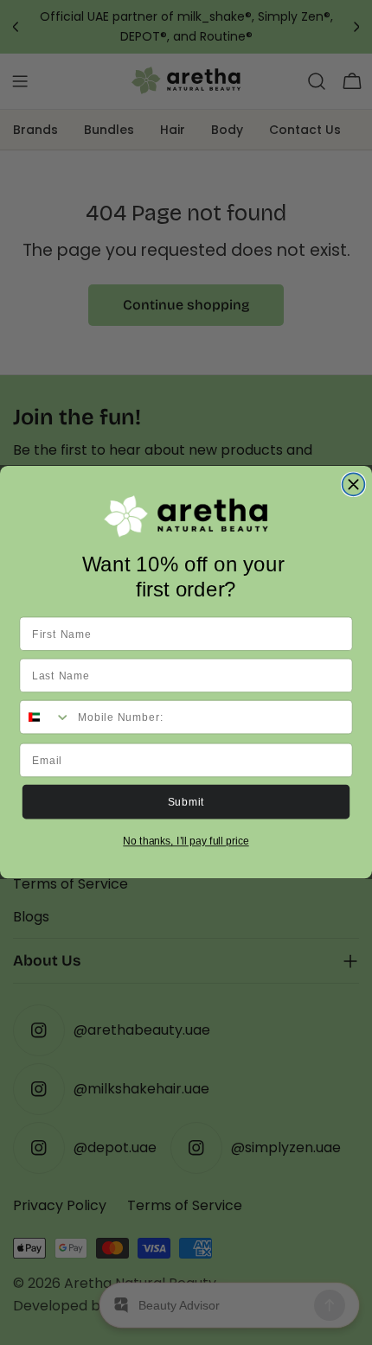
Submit (186, 802)
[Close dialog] (354, 485)
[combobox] (45, 717)
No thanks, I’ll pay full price (185, 842)
